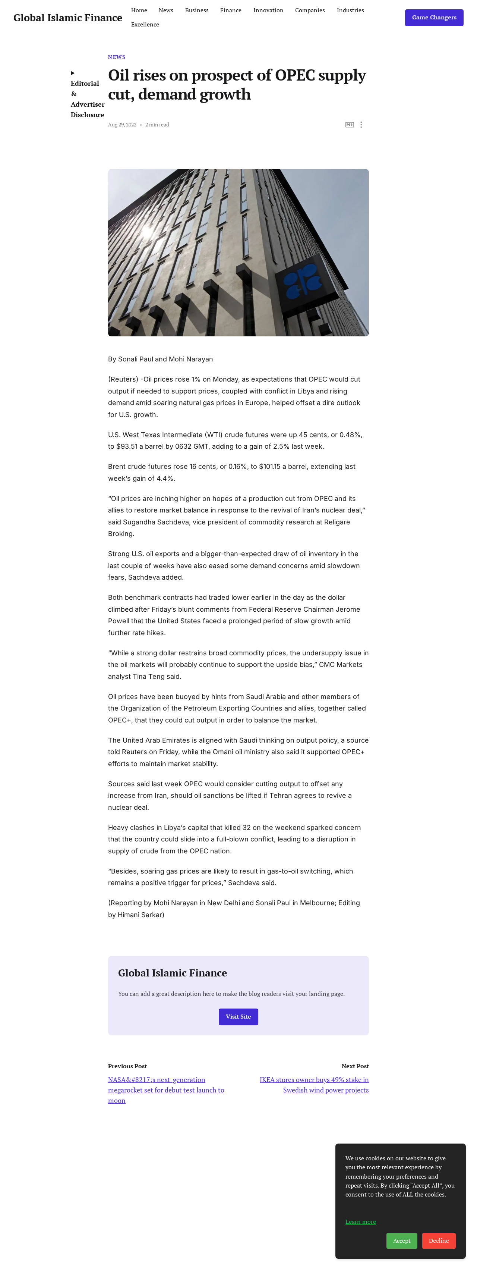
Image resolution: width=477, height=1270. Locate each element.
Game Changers (434, 17)
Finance (230, 10)
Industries (350, 10)
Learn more (360, 1221)
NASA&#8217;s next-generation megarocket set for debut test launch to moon (166, 1090)
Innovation (268, 10)
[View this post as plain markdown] (349, 124)
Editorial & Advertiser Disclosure (84, 99)
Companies (310, 10)
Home (139, 10)
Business (197, 10)
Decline (439, 1241)
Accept (402, 1241)
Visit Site (238, 1016)
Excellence (145, 24)
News (166, 10)
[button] (361, 124)
